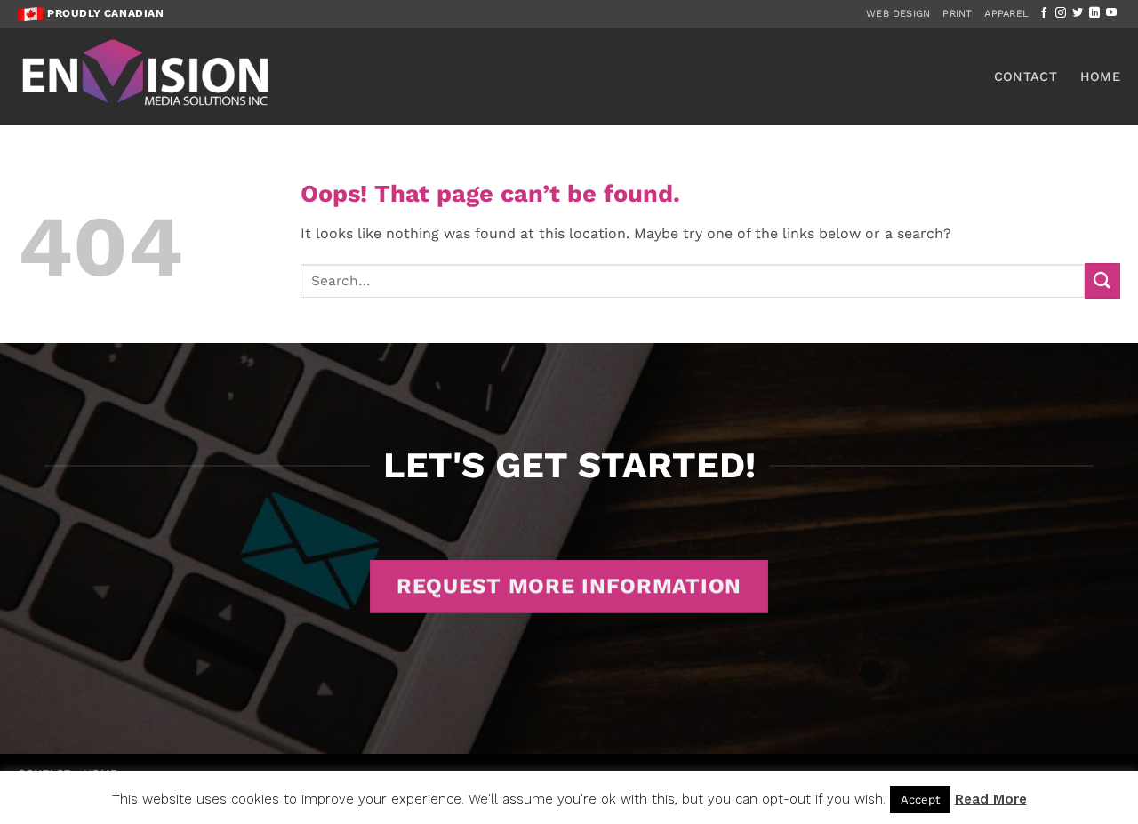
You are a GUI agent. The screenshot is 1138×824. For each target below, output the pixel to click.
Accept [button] (920, 799)
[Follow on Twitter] (1077, 13)
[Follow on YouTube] (1111, 13)
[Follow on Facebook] (1043, 13)
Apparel (1006, 14)
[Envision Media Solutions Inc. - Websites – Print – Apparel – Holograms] (147, 76)
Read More (991, 799)
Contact (1025, 76)
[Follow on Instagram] (1060, 13)
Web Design (898, 14)
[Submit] (1102, 280)
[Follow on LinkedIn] (1094, 13)
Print (957, 14)
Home (1100, 76)
